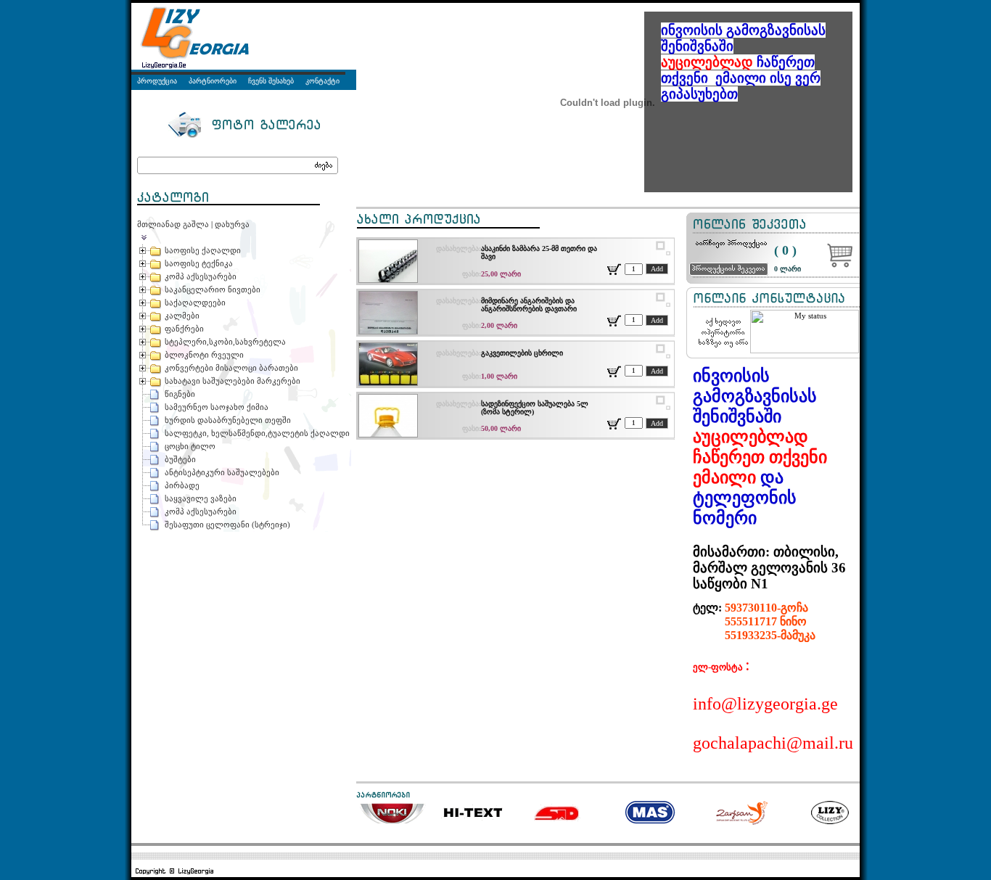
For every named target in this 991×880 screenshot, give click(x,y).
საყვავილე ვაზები (201, 498)
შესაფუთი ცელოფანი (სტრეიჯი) (227, 524)
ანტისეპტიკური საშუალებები (222, 472)
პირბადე (182, 485)
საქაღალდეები (195, 302)
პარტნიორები (213, 81)
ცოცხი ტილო (190, 446)
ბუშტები (180, 459)
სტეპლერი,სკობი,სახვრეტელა (225, 341)
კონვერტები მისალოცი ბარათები (231, 367)
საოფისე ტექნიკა (199, 263)
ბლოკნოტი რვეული (204, 354)
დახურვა (232, 224)
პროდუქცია (157, 81)
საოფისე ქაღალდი (203, 250)
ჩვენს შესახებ (271, 81)
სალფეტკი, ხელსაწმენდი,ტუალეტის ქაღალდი (257, 433)
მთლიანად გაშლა (173, 224)
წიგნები (180, 394)
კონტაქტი (322, 81)
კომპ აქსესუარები (201, 276)
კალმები (182, 315)
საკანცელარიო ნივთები (212, 289)
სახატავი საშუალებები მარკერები (232, 381)
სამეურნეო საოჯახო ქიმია (216, 407)
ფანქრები (184, 328)
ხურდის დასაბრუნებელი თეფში (228, 420)
